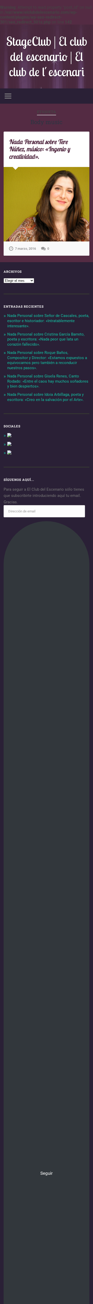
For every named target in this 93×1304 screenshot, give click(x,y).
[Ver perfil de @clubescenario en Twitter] (9, 444)
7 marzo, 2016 (25, 249)
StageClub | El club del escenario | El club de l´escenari (46, 56)
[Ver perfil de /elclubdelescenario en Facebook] (9, 436)
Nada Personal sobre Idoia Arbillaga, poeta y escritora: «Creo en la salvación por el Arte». (45, 397)
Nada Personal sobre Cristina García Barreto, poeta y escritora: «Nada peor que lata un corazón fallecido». (45, 339)
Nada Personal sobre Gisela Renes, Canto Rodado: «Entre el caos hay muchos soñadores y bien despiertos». (47, 381)
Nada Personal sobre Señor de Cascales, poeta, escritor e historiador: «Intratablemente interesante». (48, 320)
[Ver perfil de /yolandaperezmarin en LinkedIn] (9, 453)
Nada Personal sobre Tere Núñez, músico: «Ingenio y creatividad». (39, 149)
